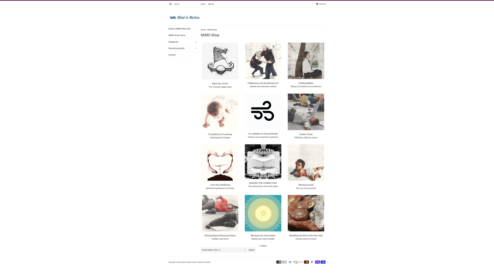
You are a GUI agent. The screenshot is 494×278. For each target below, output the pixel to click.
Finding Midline (306, 83)
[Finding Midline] (305, 60)
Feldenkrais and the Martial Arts (263, 83)
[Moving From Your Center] (263, 213)
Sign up (211, 4)
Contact (172, 55)
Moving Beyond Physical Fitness (220, 235)
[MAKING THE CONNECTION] (263, 161)
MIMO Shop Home (177, 35)
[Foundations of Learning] (220, 111)
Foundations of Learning (220, 134)
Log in (203, 4)
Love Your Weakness (220, 185)
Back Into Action (220, 83)
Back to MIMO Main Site (180, 29)
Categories (183, 42)
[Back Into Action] (220, 61)
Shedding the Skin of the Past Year (306, 235)
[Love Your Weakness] (220, 162)
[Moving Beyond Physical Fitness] (220, 213)
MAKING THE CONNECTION (263, 183)
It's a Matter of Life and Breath (263, 134)
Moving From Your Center (263, 235)
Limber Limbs (306, 134)
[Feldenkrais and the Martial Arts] (263, 60)
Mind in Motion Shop (189, 262)
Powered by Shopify (203, 262)
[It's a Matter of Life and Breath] (263, 111)
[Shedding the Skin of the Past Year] (305, 213)
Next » (264, 246)
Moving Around (306, 185)
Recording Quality (183, 48)
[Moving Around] (305, 162)
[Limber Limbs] (305, 111)
